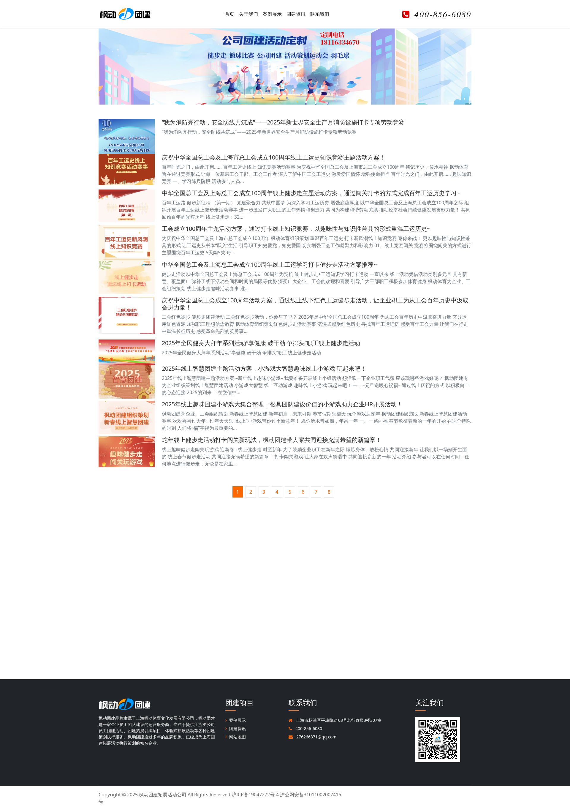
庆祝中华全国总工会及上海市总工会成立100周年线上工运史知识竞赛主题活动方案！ (273, 157)
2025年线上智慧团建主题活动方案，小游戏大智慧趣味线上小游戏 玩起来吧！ (264, 368)
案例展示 (272, 14)
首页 (229, 14)
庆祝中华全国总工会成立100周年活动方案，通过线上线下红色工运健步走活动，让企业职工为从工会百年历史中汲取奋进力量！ (315, 303)
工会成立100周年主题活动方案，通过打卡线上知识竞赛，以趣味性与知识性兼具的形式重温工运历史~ (296, 229)
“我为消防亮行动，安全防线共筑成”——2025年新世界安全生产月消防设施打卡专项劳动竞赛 (283, 122)
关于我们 (248, 14)
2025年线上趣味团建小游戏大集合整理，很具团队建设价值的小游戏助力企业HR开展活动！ (282, 404)
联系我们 (319, 14)
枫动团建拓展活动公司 (162, 794)
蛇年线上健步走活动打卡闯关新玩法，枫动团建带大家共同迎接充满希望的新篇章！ (271, 440)
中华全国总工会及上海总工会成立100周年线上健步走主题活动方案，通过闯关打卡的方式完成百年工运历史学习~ (311, 193)
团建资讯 (295, 14)
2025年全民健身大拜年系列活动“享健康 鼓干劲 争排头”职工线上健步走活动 (261, 343)
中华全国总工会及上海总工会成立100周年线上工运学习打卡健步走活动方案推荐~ (269, 264)
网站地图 (237, 737)
